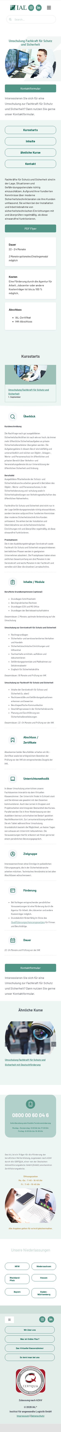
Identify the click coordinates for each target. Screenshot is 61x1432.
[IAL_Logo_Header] (18, 6)
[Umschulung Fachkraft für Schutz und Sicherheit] (30, 374)
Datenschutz (37, 1415)
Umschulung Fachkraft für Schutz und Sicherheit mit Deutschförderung (30, 1038)
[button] (7, 1044)
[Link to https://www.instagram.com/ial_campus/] (42, 1319)
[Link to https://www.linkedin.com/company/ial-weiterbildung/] (51, 1319)
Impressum (23, 1415)
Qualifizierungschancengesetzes (28, 922)
